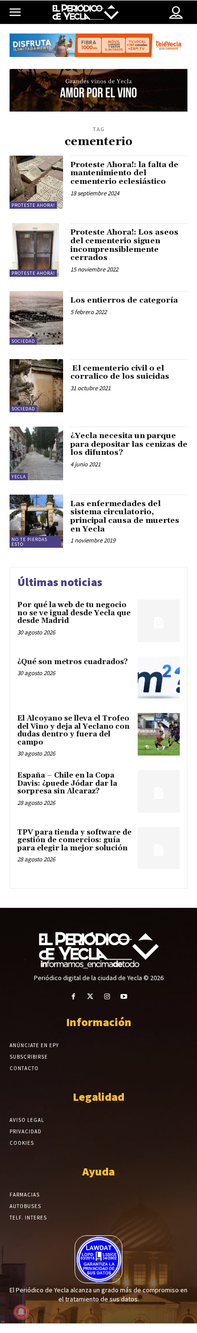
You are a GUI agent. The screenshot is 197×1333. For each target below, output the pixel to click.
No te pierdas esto (29, 541)
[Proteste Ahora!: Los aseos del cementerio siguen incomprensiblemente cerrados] (36, 250)
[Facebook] (73, 997)
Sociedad (23, 341)
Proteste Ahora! (33, 205)
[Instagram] (107, 997)
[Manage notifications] (21, 1312)
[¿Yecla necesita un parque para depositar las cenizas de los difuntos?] (36, 453)
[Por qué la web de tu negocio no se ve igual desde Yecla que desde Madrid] (159, 620)
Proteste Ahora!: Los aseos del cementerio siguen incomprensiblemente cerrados (124, 244)
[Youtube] (124, 997)
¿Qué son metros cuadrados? (72, 661)
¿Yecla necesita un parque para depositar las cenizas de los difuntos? (128, 444)
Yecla (18, 477)
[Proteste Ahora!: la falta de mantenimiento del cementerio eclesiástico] (36, 182)
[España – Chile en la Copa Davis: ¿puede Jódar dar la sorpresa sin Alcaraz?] (159, 791)
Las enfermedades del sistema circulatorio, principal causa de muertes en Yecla (124, 516)
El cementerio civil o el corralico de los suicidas (119, 372)
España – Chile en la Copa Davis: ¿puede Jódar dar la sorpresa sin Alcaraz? (67, 783)
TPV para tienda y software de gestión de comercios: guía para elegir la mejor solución (74, 840)
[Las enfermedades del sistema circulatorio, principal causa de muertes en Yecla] (36, 521)
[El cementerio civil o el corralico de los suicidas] (36, 386)
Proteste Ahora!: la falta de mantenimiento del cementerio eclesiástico (124, 173)
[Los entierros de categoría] (36, 318)
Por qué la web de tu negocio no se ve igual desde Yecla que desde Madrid (74, 612)
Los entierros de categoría (124, 300)
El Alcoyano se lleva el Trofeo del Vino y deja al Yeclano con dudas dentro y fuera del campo (73, 730)
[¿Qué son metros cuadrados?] (159, 677)
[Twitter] (90, 997)
